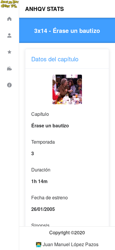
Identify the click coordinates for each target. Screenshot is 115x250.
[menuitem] (9, 17)
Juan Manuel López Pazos (70, 244)
